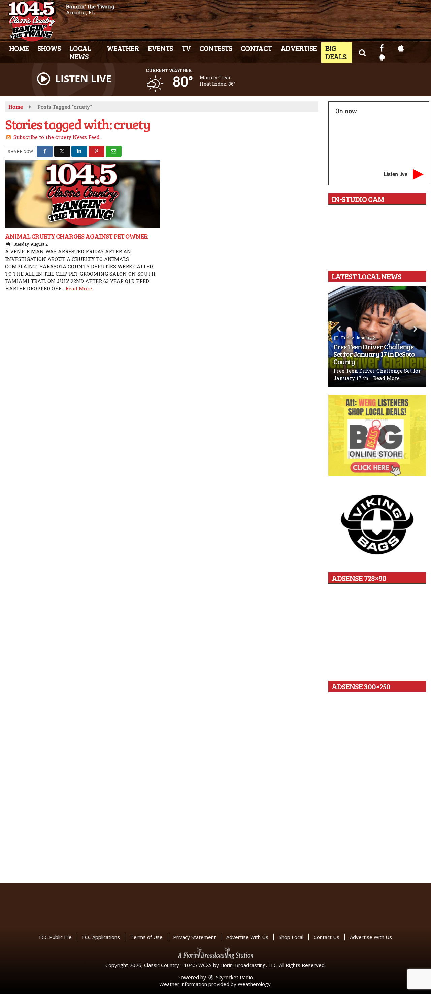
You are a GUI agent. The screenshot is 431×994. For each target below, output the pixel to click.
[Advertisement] (377, 435)
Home (19, 48)
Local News (80, 52)
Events (160, 48)
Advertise (298, 48)
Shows (49, 48)
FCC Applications (101, 937)
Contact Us (326, 937)
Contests (215, 48)
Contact (256, 48)
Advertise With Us (247, 937)
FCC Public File (55, 937)
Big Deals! (336, 52)
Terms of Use (146, 937)
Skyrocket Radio (233, 977)
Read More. (79, 288)
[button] (362, 52)
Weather (123, 48)
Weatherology (254, 984)
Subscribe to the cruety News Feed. (57, 137)
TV (186, 48)
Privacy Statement (194, 937)
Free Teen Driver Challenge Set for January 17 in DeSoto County (374, 354)
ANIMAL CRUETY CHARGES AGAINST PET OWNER (76, 236)
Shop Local (291, 937)
